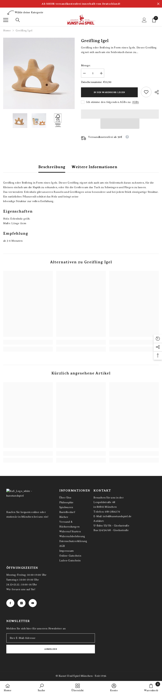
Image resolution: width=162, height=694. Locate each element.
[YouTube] (33, 603)
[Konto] (144, 20)
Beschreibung (51, 167)
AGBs (135, 102)
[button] (119, 123)
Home (7, 30)
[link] (146, 92)
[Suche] (17, 20)
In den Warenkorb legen (109, 92)
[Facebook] (10, 603)
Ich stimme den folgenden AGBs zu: (108, 102)
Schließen (158, 3)
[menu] (5, 20)
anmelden (50, 649)
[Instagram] (22, 603)
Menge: (85, 65)
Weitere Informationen (94, 167)
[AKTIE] (155, 92)
